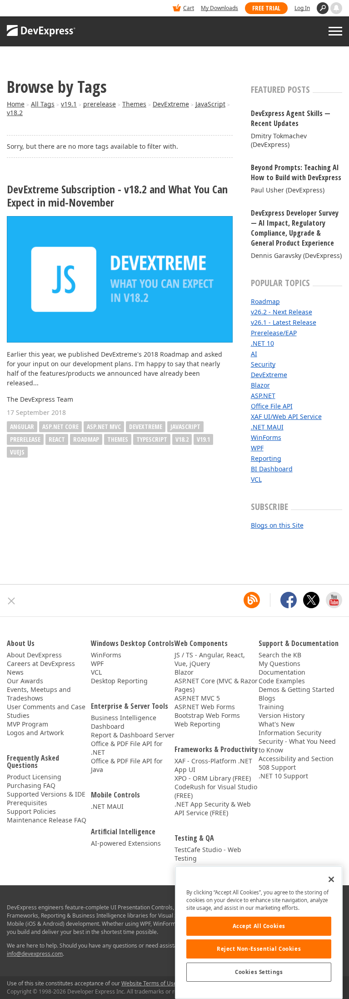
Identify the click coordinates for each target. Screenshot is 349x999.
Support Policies (31, 811)
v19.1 (69, 104)
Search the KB (280, 655)
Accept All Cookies (259, 926)
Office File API (272, 406)
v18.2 (15, 112)
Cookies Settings (259, 972)
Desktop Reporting (119, 680)
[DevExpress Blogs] (252, 600)
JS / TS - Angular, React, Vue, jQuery (209, 659)
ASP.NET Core (60, 426)
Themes (134, 104)
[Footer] (11, 601)
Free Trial (266, 8)
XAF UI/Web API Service (286, 416)
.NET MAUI (267, 427)
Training (271, 706)
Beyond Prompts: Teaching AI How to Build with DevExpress (296, 172)
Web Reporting (197, 724)
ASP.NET (263, 395)
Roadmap (86, 439)
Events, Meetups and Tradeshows (39, 693)
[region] (259, 932)
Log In (302, 8)
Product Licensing (34, 776)
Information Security (290, 732)
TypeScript (151, 439)
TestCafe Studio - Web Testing (207, 854)
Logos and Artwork (35, 732)
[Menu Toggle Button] (335, 31)
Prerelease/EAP (274, 332)
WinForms (266, 437)
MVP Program (27, 724)
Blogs (267, 698)
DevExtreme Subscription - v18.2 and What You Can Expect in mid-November (117, 196)
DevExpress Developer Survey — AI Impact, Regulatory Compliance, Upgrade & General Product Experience (295, 228)
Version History (281, 715)
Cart (188, 8)
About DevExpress (34, 655)
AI (254, 353)
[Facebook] (288, 600)
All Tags (43, 104)
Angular (22, 426)
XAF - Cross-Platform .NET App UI (213, 765)
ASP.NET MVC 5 (197, 698)
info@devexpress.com (35, 954)
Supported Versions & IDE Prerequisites (46, 798)
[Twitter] (311, 600)
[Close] (331, 879)
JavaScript (210, 104)
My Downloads (219, 8)
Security (263, 364)
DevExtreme (171, 104)
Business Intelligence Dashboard (123, 722)
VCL (256, 479)
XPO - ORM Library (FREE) (212, 778)
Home (16, 104)
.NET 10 (262, 343)
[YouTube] (334, 600)
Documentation (282, 672)
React (57, 439)
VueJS (17, 452)
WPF (257, 448)
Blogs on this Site (277, 525)
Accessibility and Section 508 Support (296, 763)
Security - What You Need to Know (297, 745)
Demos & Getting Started (296, 689)
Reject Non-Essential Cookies (259, 948)
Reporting (266, 458)
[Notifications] (336, 8)
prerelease (99, 104)
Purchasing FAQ (31, 785)
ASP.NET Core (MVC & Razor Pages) (216, 685)
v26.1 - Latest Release (283, 322)
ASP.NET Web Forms (204, 706)
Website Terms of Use (149, 983)
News (15, 672)
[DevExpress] (34, 8)
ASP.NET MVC (104, 426)
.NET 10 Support (283, 776)
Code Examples (282, 680)
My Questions (279, 663)
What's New (276, 724)
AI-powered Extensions (126, 843)
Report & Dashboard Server (132, 735)
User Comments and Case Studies (46, 711)
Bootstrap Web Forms (207, 715)
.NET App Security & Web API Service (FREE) (212, 808)
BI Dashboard (272, 468)
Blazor (260, 385)
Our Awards (25, 680)
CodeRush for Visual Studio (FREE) (215, 791)
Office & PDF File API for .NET (127, 748)
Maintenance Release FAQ (46, 820)
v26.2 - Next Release (281, 312)
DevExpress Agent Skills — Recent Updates (290, 118)
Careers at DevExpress (41, 663)
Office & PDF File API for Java (127, 765)
